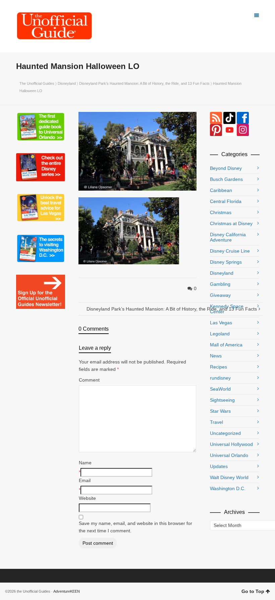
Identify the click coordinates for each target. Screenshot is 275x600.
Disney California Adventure (228, 237)
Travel (216, 422)
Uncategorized (225, 433)
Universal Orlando (229, 455)
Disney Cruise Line (230, 251)
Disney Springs (226, 262)
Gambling (220, 284)
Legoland (220, 333)
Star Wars (220, 411)
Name (85, 462)
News (216, 355)
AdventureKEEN (66, 591)
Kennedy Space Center (226, 309)
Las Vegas (221, 322)
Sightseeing (222, 400)
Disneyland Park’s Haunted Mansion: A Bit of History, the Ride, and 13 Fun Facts (144, 83)
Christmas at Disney (231, 223)
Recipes (218, 367)
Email (85, 480)
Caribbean (221, 190)
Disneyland (67, 83)
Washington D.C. (227, 488)
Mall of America (226, 344)
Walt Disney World (229, 477)
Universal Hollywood (231, 444)
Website (87, 498)
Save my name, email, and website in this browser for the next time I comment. (135, 527)
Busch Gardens (226, 179)
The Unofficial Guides (36, 83)
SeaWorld (220, 389)
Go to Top (252, 591)
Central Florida (225, 201)
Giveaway (220, 295)
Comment (89, 380)
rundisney (220, 378)
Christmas (220, 212)
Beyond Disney (226, 168)
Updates (219, 466)
